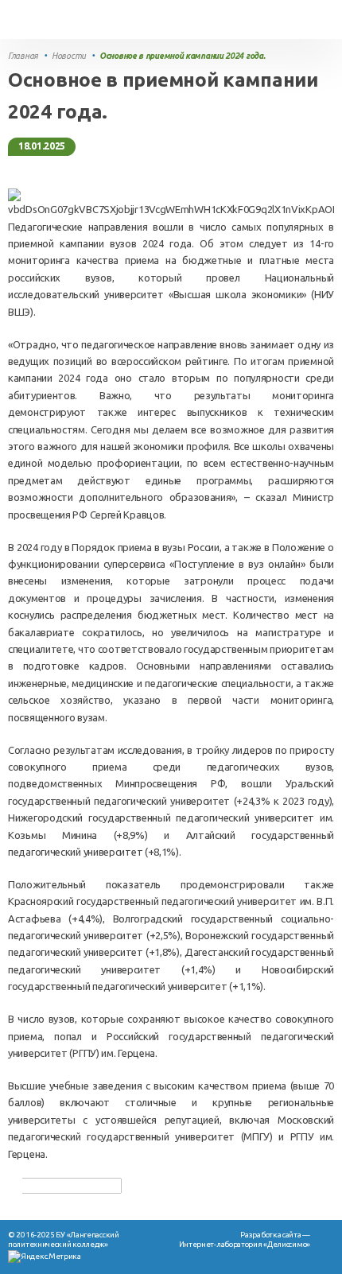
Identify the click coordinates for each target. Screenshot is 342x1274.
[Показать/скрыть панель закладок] (16, 1186)
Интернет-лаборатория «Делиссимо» (244, 1244)
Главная (23, 55)
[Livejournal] (97, 1185)
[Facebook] (33, 1185)
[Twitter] (49, 1185)
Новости (69, 55)
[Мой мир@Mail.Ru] (113, 1185)
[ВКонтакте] (81, 1185)
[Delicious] (65, 1185)
